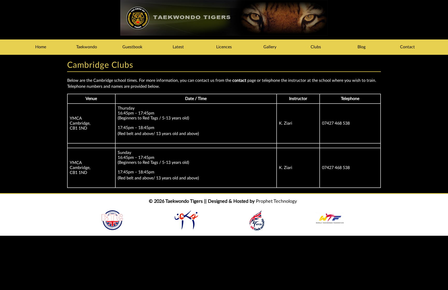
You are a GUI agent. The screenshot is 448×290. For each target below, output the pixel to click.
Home (40, 47)
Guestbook (132, 47)
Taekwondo (86, 47)
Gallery (269, 47)
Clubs (316, 47)
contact (239, 80)
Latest (178, 47)
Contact (407, 47)
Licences (224, 47)
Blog (362, 47)
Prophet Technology (276, 201)
